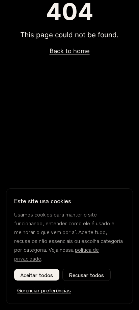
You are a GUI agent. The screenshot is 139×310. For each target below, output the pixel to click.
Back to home (70, 51)
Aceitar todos (36, 275)
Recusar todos (86, 275)
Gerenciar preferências (44, 290)
